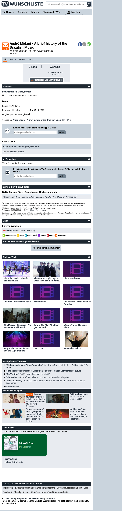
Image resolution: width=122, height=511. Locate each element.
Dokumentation (9, 92)
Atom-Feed (47, 492)
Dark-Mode (59, 492)
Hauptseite (22, 498)
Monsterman (40, 301)
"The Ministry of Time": (37, 377)
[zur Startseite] (22, 3)
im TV (13, 59)
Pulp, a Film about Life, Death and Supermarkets (16, 349)
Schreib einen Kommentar (47, 248)
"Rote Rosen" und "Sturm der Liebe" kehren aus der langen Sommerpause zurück (43, 371)
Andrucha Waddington (18, 146)
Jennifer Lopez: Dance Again (17, 301)
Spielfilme (50, 498)
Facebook (7, 492)
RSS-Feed (35, 492)
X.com (26, 492)
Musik (20, 92)
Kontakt (19, 488)
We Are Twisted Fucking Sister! (75, 326)
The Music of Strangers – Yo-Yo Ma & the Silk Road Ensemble (18, 326)
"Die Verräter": (28, 374)
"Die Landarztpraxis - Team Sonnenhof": (47, 366)
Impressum (8, 488)
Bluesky (17, 492)
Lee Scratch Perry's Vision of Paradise (77, 302)
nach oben (10, 498)
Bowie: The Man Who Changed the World (47, 326)
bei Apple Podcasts (14, 462)
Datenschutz (49, 488)
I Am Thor (38, 348)
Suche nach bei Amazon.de (40, 197)
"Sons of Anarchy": (45, 381)
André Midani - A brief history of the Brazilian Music (37, 120)
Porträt (27, 92)
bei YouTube (11, 459)
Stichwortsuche (36, 498)
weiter (62, 132)
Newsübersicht (12, 386)
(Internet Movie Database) (20, 230)
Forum (22, 59)
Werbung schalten (33, 488)
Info (5, 59)
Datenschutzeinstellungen (69, 488)
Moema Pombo (17, 151)
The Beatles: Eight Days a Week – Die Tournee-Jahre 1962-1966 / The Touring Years (46, 279)
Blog (86, 488)
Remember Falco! (72, 348)
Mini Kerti (35, 146)
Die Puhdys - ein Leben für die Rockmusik (16, 279)
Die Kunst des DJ (72, 278)
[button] (80, 44)
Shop (30, 59)
